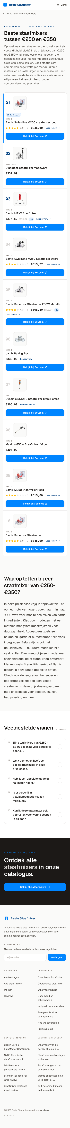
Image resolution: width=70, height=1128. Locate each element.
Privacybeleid (45, 1028)
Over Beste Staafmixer (50, 977)
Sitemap (9, 1115)
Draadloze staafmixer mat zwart (26, 168)
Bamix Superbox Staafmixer (23, 535)
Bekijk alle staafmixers (33, 887)
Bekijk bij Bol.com (33, 136)
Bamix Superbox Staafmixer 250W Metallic (33, 304)
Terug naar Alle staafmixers (21, 13)
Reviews (8, 995)
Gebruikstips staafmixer (50, 983)
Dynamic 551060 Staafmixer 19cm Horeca (32, 399)
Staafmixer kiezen (47, 989)
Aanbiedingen (11, 977)
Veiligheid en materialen (51, 1006)
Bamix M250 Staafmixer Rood (25, 490)
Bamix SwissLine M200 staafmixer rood (31, 122)
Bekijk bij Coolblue (33, 503)
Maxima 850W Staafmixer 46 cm (27, 444)
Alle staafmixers (13, 983)
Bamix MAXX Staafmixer (21, 213)
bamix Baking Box (17, 353)
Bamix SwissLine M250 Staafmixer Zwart (32, 259)
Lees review (51, 128)
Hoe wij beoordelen (48, 1022)
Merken (8, 989)
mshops (45, 1110)
